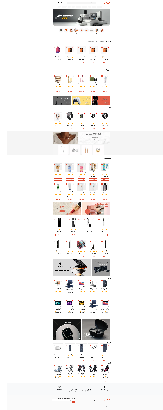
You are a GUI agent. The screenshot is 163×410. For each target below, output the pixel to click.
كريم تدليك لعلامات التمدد (82, 172)
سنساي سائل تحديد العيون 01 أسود (70, 249)
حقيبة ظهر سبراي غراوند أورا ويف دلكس (58, 56)
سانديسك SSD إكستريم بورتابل (105, 289)
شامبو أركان (105, 192)
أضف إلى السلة (105, 62)
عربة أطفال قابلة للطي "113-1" (69, 374)
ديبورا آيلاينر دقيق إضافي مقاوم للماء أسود (105, 249)
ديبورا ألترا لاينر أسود (93, 249)
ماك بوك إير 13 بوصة (69, 289)
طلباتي (85, 400)
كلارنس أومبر (58, 84)
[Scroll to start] (54, 7)
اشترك (73, 402)
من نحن (95, 401)
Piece (108, 82)
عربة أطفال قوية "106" (58, 374)
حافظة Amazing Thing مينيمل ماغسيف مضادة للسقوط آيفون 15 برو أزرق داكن (69, 354)
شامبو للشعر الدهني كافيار (81, 192)
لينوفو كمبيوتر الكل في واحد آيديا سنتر (57, 289)
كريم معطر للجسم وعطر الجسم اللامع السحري (105, 172)
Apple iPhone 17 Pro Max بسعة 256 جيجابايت (93, 56)
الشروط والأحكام (94, 400)
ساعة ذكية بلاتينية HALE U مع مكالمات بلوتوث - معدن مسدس (105, 121)
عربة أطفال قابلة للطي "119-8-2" (93, 374)
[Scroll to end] (56, 7)
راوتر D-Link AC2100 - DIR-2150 (93, 289)
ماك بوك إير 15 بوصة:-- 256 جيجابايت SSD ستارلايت (81, 309)
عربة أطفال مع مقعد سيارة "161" (81, 374)
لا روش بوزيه (105, 84)
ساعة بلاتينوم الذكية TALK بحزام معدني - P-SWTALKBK (81, 121)
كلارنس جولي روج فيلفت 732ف (82, 84)
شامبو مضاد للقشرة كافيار (93, 192)
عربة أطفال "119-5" (105, 374)
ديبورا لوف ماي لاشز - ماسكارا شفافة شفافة (103, 227)
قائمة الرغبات (84, 401)
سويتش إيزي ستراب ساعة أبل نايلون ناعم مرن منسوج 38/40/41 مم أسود (70, 121)
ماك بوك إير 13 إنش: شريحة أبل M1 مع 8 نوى (81, 289)
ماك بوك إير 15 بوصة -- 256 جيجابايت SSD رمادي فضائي (70, 309)
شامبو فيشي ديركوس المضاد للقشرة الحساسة (58, 192)
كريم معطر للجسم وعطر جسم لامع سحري (93, 172)
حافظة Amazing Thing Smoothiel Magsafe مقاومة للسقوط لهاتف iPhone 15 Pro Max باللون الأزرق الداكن (105, 354)
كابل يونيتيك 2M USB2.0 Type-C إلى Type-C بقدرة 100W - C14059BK (93, 354)
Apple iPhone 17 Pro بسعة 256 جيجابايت (69, 56)
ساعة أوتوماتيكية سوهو (58, 121)
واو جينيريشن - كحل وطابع (81, 249)
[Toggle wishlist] (108, 47)
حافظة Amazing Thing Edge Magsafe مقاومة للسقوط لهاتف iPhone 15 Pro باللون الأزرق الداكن (81, 354)
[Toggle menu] (108, 7)
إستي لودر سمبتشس (69, 84)
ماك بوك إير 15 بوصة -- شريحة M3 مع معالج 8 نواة (58, 309)
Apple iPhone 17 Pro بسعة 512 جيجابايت (81, 56)
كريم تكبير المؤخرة (70, 172)
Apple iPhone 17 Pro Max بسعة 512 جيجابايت (105, 56)
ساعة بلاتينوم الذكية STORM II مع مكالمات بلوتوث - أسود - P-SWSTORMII (93, 121)
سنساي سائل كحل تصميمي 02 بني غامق (57, 249)
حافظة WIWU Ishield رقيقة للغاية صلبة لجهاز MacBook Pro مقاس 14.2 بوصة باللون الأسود (58, 354)
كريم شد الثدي (58, 172)
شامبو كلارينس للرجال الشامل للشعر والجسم (69, 192)
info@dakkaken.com (101, 406)
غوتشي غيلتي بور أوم (93, 84)
